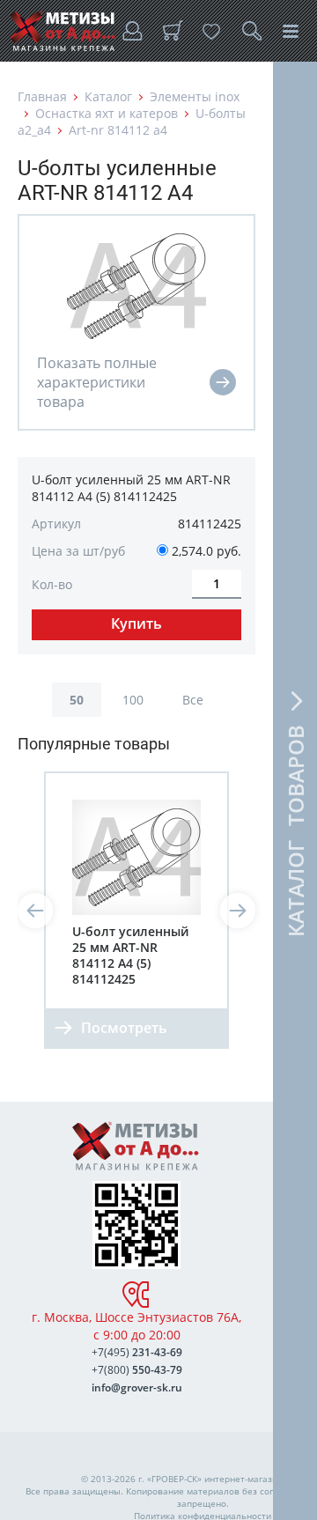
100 (133, 699)
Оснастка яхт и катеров (106, 113)
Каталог (108, 96)
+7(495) (137, 1352)
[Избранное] (211, 30)
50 (77, 699)
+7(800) (137, 1369)
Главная (42, 96)
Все (192, 699)
